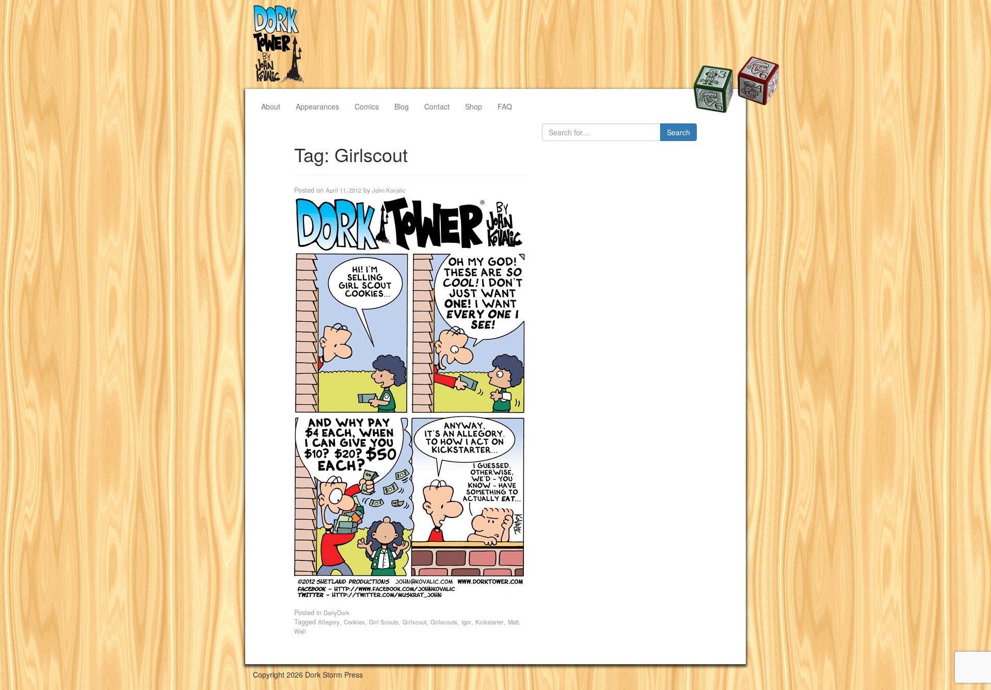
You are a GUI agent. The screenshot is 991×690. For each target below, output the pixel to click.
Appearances (317, 106)
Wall (300, 631)
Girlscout (414, 622)
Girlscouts (443, 622)
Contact (437, 106)
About (270, 106)
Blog (401, 106)
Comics (367, 106)
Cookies (354, 622)
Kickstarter (489, 622)
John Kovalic (389, 190)
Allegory (329, 622)
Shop (473, 106)
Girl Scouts (383, 622)
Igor (466, 622)
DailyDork (336, 612)
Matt (513, 622)
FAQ (505, 106)
